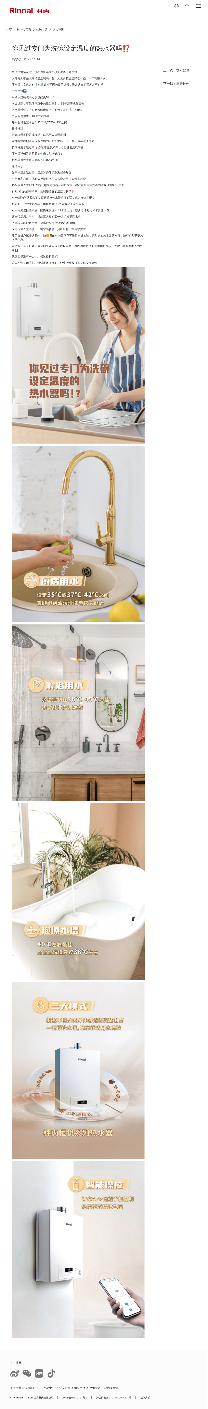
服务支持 (64, 1388)
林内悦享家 (24, 29)
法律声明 (145, 1397)
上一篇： (178, 70)
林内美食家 (112, 1388)
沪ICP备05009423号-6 (74, 1397)
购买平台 (79, 1388)
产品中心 (49, 1388)
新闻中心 (34, 1388)
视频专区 (95, 1388)
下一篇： (178, 83)
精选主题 (42, 29)
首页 (9, 29)
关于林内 (18, 1388)
